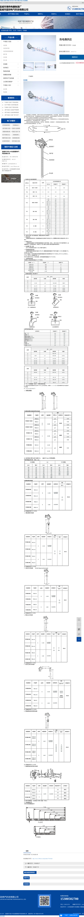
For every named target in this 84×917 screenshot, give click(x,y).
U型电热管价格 (15, 138)
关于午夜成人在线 (13, 14)
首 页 (14, 30)
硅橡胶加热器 (7, 74)
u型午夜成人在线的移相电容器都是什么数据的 (12, 112)
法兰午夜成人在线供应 (6, 134)
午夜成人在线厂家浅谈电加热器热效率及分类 (12, 102)
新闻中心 (54, 14)
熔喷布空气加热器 (8, 78)
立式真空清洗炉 (7, 81)
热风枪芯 (6, 67)
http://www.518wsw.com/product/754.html (42, 858)
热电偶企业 (15, 125)
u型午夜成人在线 (6, 128)
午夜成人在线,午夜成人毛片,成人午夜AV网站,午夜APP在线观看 (14, 0)
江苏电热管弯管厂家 (6, 125)
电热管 (5, 45)
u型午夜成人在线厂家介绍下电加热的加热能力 (12, 115)
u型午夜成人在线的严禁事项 (11, 110)
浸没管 (5, 57)
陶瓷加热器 (6, 71)
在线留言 (67, 14)
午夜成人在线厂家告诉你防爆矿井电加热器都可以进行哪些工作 (12, 107)
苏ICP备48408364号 (38, 913)
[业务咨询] (79, 619)
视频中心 (40, 14)
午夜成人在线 (7, 41)
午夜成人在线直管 (15, 128)
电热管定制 (15, 134)
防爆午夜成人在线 (6, 138)
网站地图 (2, 916)
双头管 (5, 60)
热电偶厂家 (29, 854)
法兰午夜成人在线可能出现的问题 (12, 104)
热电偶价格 (35, 854)
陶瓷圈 (5, 92)
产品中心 (26, 14)
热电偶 (25, 30)
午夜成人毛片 (7, 85)
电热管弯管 (6, 48)
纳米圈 (5, 89)
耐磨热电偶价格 (6, 131)
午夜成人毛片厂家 (15, 131)
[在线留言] (79, 634)
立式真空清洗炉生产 (6, 141)
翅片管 (5, 54)
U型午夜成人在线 (16, 141)
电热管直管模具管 (8, 51)
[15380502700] (79, 624)
